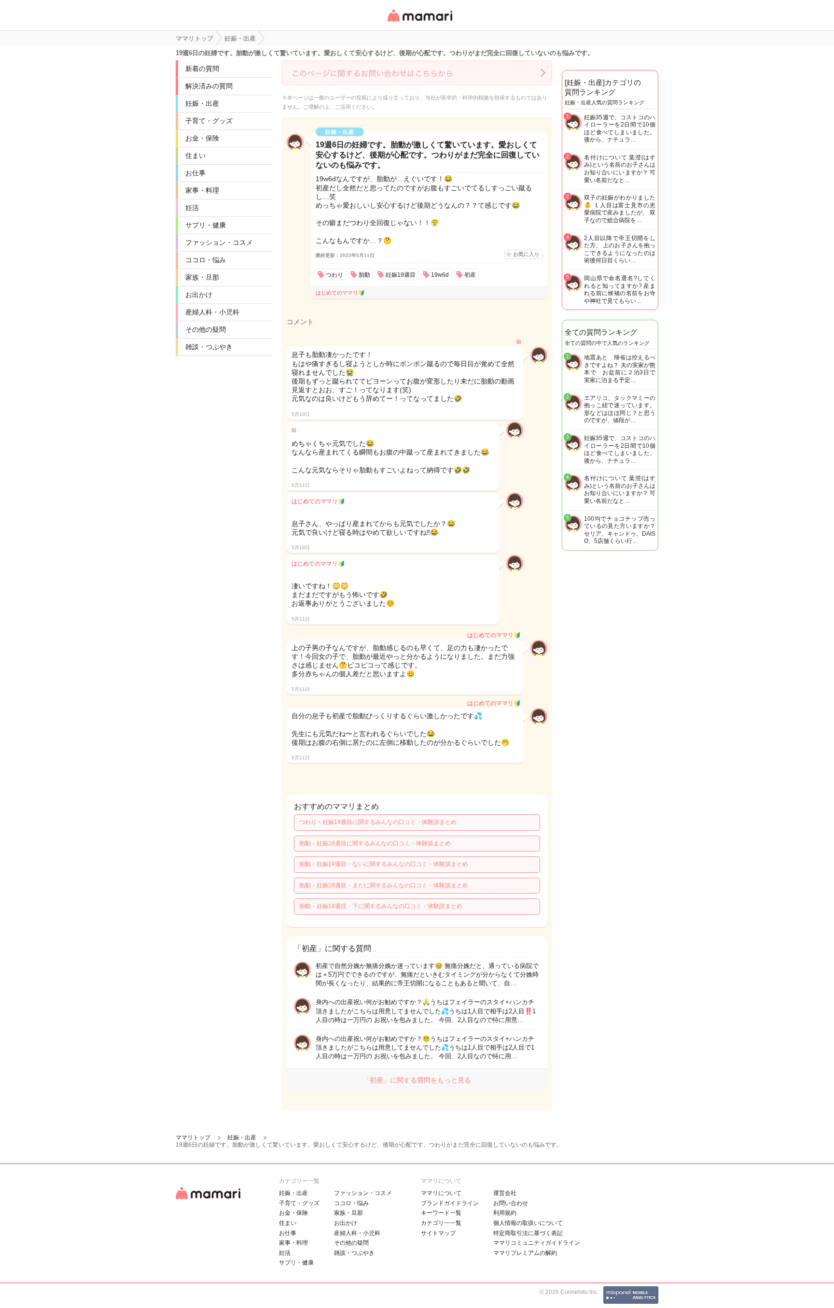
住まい (195, 155)
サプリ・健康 (205, 225)
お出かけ (198, 295)
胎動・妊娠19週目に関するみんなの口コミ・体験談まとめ (375, 843)
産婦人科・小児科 (212, 312)
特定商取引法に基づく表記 (528, 1233)
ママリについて (441, 1193)
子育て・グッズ (209, 121)
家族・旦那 (202, 277)
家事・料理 (202, 190)
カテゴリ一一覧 (441, 1223)
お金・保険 (202, 138)
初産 (470, 274)
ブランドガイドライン (450, 1203)
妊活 (192, 208)
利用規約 (504, 1212)
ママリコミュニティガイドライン (536, 1242)
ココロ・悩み (205, 260)
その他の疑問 (205, 329)
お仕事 (195, 173)
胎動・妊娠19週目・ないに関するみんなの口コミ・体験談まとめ (383, 864)
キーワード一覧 (441, 1212)
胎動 (364, 274)
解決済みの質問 (209, 86)
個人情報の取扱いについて (528, 1223)
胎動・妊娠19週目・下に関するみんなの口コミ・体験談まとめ (380, 906)
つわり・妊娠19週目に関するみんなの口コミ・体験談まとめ (378, 822)
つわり (334, 274)
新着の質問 (202, 68)
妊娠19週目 (401, 274)
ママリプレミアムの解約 (525, 1253)
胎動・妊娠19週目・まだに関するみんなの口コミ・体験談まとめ (383, 885)
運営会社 (504, 1193)
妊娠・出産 (202, 103)
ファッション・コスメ (219, 242)
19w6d (440, 274)
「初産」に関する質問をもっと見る (417, 1080)
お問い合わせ (510, 1203)
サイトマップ (438, 1233)
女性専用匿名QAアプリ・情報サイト (419, 22)
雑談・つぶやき (209, 347)
